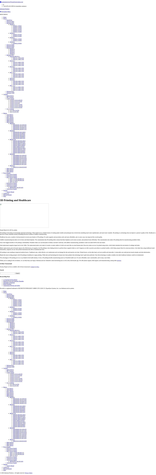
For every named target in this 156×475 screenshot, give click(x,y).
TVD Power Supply (11, 186)
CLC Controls (10, 109)
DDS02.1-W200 (17, 31)
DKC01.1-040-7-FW (18, 59)
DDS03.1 (12, 37)
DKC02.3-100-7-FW (18, 69)
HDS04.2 (12, 52)
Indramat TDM (10, 93)
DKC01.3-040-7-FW (18, 62)
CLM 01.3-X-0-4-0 (15, 103)
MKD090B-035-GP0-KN (19, 155)
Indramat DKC (10, 55)
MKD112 (12, 165)
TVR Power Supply (11, 189)
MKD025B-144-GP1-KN (19, 126)
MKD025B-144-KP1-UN (19, 129)
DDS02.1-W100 (17, 29)
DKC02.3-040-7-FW (18, 68)
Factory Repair (10, 192)
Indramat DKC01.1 (15, 56)
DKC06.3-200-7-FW (18, 84)
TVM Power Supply (11, 184)
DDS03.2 (12, 42)
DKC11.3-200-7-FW (18, 90)
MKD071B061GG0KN (19, 144)
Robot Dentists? (7, 284)
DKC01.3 (12, 61)
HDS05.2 (12, 53)
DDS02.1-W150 (17, 30)
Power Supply (7, 173)
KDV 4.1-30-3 (13, 181)
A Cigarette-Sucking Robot (10, 279)
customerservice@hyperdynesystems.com (12, 2)
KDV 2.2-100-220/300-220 (17, 180)
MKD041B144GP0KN (19, 133)
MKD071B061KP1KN (19, 152)
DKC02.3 (12, 66)
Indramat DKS (10, 21)
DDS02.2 (12, 33)
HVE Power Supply (11, 174)
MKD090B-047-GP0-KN (19, 161)
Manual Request (7, 195)
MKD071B (13, 139)
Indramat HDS (10, 47)
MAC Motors (9, 117)
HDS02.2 (12, 49)
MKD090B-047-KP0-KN (19, 162)
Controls (5, 94)
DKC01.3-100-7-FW (18, 63)
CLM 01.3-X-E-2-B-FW (16, 106)
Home (4, 17)
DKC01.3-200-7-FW (18, 65)
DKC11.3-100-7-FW (18, 88)
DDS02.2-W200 (17, 36)
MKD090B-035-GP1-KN (19, 157)
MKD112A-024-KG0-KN (20, 167)
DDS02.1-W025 (17, 26)
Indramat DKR (10, 45)
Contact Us (6, 193)
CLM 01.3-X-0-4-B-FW (16, 100)
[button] (4, 14)
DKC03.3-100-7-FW (18, 75)
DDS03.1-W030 (17, 39)
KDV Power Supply (11, 177)
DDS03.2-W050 (17, 43)
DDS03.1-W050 (17, 40)
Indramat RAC (10, 91)
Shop (4, 196)
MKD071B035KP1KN (19, 142)
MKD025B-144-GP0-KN (19, 125)
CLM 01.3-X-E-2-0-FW (16, 104)
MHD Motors (10, 120)
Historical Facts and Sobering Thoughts (13, 281)
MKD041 (12, 130)
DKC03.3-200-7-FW (18, 77)
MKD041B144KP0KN (19, 136)
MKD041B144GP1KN (19, 135)
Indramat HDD (10, 46)
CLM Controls (10, 98)
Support (5, 190)
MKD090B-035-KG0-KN (20, 158)
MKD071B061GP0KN (19, 145)
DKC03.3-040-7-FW (18, 74)
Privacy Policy (28, 473)
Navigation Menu (5, 11)
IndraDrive (9, 20)
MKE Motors (9, 170)
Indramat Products (4, 9)
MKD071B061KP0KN (19, 151)
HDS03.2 (12, 50)
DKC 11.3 (12, 85)
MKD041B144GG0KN (19, 132)
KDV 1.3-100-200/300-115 (17, 179)
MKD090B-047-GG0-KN (20, 160)
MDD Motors (10, 168)
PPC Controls (10, 97)
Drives (5, 18)
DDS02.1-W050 (17, 27)
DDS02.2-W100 (17, 34)
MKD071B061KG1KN (19, 149)
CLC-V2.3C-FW (14, 112)
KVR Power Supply (11, 183)
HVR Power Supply (11, 176)
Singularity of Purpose (9, 282)
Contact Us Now (34, 267)
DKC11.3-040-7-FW (18, 87)
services (119, 260)
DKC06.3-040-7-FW (18, 81)
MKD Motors (10, 122)
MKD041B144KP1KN (19, 138)
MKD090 (12, 154)
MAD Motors (10, 119)
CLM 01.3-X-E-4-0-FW (16, 107)
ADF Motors (9, 116)
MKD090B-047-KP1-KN (19, 164)
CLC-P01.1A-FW (14, 110)
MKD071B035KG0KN (19, 141)
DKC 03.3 (12, 72)
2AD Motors (9, 114)
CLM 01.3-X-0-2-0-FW (16, 101)
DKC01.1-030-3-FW (18, 58)
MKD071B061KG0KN (19, 148)
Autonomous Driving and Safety (11, 285)
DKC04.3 (12, 78)
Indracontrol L (10, 96)
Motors (5, 113)
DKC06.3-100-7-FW (18, 82)
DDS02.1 (12, 24)
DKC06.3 (12, 79)
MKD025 (12, 123)
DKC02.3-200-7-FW (18, 71)
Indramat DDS (10, 23)
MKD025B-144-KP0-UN (19, 128)
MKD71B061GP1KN (19, 146)
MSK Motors (9, 171)
